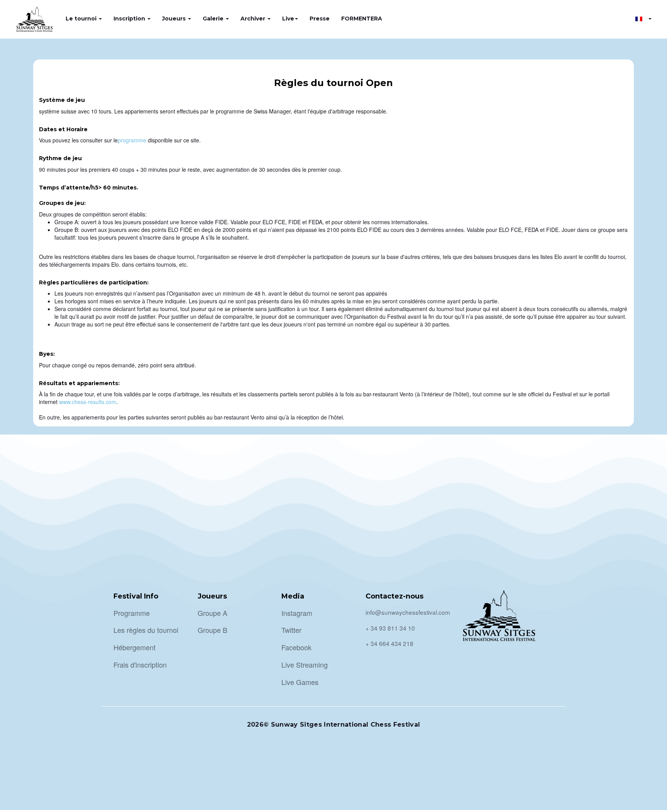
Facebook (296, 647)
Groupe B (212, 630)
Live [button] (288, 18)
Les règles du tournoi (145, 630)
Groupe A (212, 613)
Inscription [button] (130, 18)
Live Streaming (304, 664)
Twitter (291, 630)
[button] (643, 18)
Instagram (296, 613)
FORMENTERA (361, 18)
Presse (320, 18)
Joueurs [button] (174, 18)
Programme (131, 613)
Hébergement (134, 647)
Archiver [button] (253, 18)
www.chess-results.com (87, 402)
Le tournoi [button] (82, 18)
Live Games (299, 682)
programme (132, 140)
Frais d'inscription (140, 664)
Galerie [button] (214, 18)
